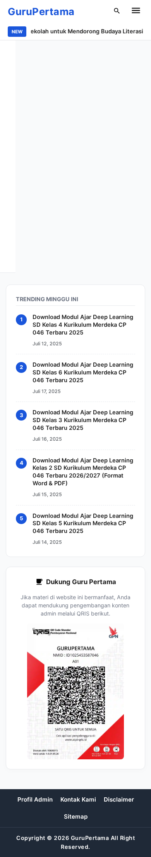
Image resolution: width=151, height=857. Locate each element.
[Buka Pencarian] (117, 12)
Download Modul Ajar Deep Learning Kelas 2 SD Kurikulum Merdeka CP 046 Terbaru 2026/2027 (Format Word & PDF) (83, 472)
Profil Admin (35, 799)
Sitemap (76, 816)
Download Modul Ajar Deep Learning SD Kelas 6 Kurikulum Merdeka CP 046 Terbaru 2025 (83, 372)
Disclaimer (119, 799)
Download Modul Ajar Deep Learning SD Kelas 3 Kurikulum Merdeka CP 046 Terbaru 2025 (83, 420)
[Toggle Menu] (136, 11)
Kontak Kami (78, 799)
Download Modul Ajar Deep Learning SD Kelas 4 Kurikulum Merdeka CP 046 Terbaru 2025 (83, 325)
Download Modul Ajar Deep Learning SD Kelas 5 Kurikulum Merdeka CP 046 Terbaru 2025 (83, 523)
